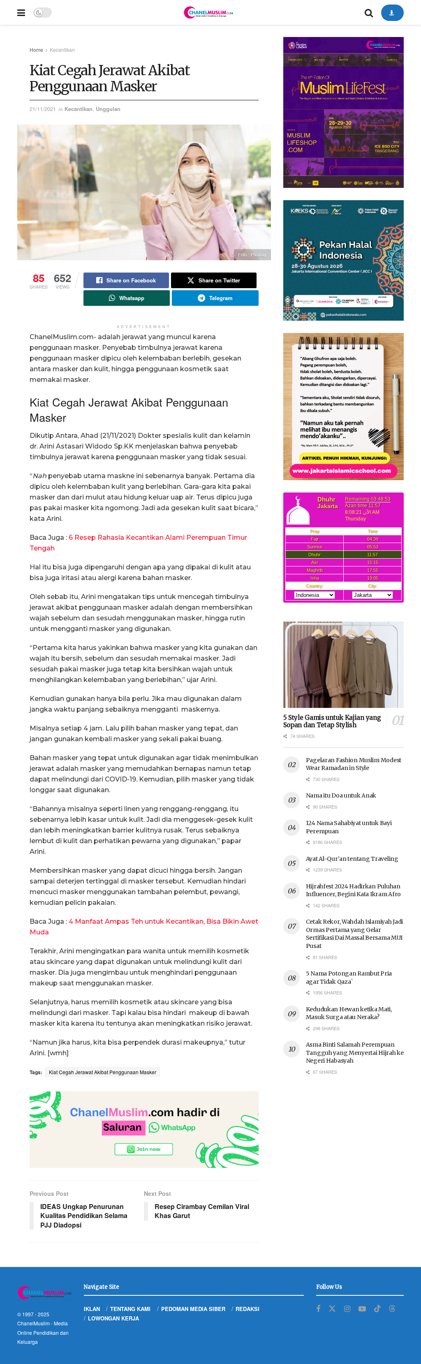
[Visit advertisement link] (144, 1129)
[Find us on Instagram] (347, 1308)
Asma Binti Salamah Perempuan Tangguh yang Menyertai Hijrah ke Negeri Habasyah (355, 1052)
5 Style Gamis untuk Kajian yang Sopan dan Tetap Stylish (332, 721)
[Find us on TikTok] (377, 1308)
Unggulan (108, 109)
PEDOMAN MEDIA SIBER (193, 1309)
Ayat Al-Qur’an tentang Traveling (352, 858)
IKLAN (92, 1309)
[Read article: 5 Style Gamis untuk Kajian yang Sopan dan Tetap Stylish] (343, 665)
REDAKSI (247, 1309)
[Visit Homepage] (208, 12)
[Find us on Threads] (392, 1308)
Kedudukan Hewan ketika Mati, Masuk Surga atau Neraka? (349, 1013)
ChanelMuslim (33, 1323)
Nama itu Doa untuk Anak (341, 795)
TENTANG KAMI (130, 1309)
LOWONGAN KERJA (113, 1318)
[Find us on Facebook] (318, 1308)
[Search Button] (369, 12)
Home (36, 49)
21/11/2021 (43, 109)
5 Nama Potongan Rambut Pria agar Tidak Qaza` (349, 977)
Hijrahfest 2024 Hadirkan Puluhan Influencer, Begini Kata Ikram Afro (353, 890)
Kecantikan (62, 49)
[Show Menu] (21, 12)
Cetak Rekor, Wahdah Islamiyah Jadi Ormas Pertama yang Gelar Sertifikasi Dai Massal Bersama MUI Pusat (354, 934)
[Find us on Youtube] (362, 1308)
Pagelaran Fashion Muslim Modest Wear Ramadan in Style (353, 764)
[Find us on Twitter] (332, 1308)
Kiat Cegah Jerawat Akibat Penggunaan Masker (102, 1071)
